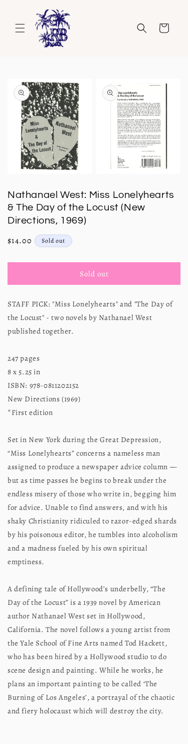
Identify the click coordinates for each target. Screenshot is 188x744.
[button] (20, 28)
